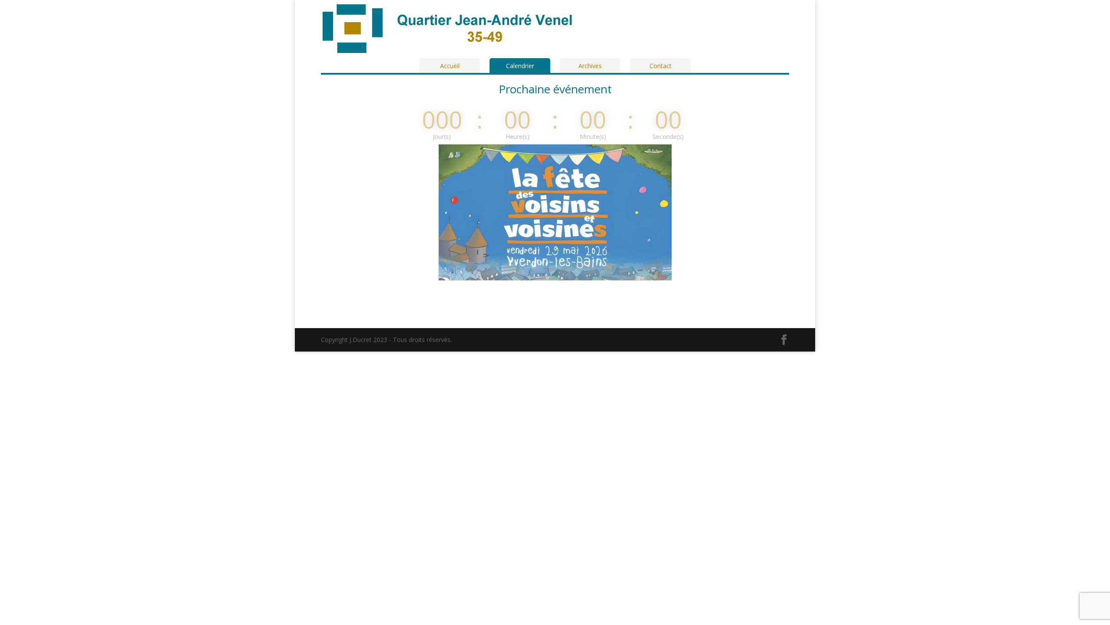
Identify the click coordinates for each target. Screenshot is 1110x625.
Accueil (450, 66)
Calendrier (520, 66)
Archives (590, 66)
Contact (661, 66)
